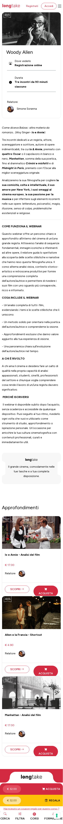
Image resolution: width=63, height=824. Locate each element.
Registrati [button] (32, 6)
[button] (31, 789)
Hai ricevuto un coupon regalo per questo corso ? (31, 808)
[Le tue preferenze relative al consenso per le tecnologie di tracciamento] (56, 815)
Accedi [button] (49, 6)
